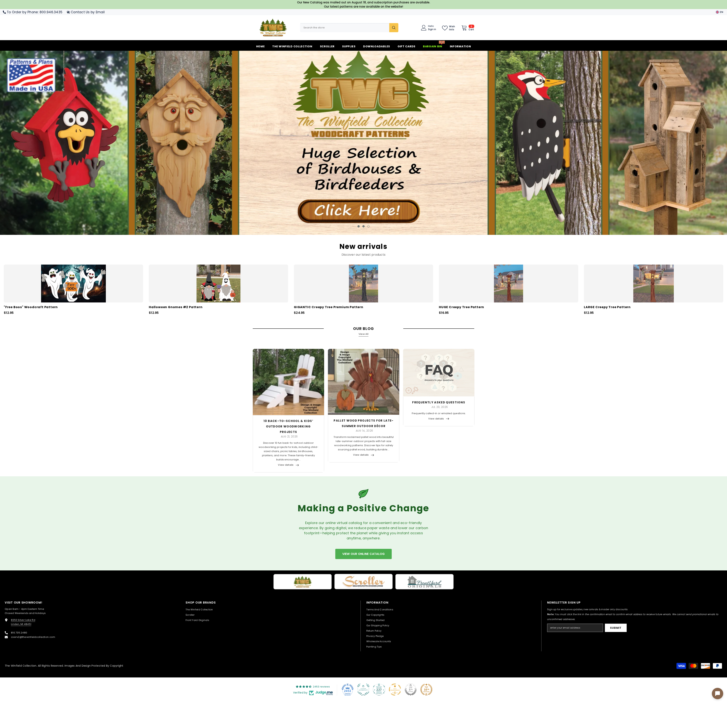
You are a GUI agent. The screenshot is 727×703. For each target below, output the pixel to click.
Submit (615, 628)
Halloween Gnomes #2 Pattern (176, 308)
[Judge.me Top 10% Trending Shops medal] (426, 690)
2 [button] (363, 227)
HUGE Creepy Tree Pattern (461, 308)
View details (285, 465)
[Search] (349, 27)
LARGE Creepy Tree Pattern (607, 308)
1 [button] (358, 227)
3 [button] (368, 227)
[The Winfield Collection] (302, 582)
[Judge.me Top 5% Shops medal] (411, 690)
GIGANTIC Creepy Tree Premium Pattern (328, 308)
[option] (363, 143)
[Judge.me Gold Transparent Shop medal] (395, 690)
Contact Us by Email (88, 12)
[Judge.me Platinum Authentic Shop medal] (363, 690)
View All (363, 335)
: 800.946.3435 (50, 12)
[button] (61, 143)
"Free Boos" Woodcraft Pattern (31, 308)
